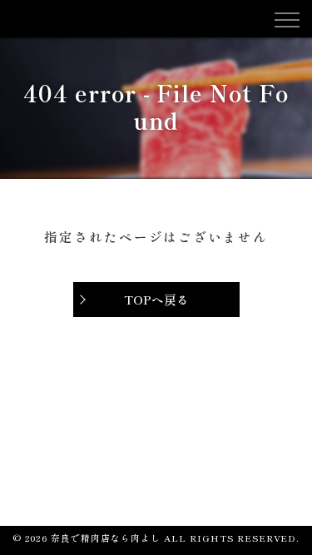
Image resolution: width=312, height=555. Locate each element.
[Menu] (286, 18)
